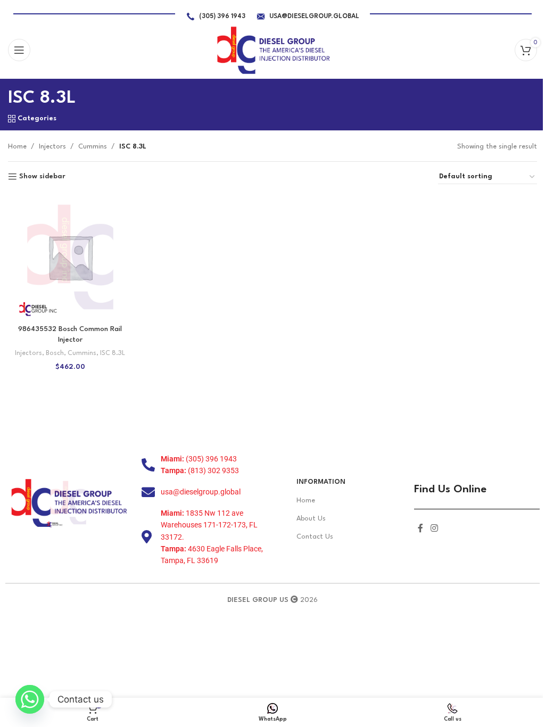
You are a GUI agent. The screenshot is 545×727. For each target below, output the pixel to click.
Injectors (52, 146)
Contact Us (314, 536)
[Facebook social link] (420, 529)
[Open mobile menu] (19, 50)
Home (17, 146)
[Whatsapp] (29, 699)
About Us (311, 518)
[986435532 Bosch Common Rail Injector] (70, 257)
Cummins (92, 146)
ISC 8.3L (112, 353)
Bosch (55, 353)
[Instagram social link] (434, 529)
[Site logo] (272, 49)
